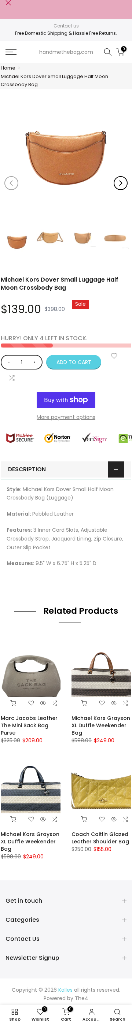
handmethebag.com (66, 52)
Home (8, 67)
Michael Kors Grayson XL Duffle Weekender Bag (101, 725)
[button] (121, 183)
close (8, 2)
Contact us (66, 26)
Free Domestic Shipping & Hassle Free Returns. (66, 33)
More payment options (66, 417)
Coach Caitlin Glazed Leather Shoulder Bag (100, 838)
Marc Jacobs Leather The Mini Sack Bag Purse (29, 725)
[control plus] (36, 362)
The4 (81, 998)
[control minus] (7, 362)
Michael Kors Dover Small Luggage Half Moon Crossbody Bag (54, 80)
